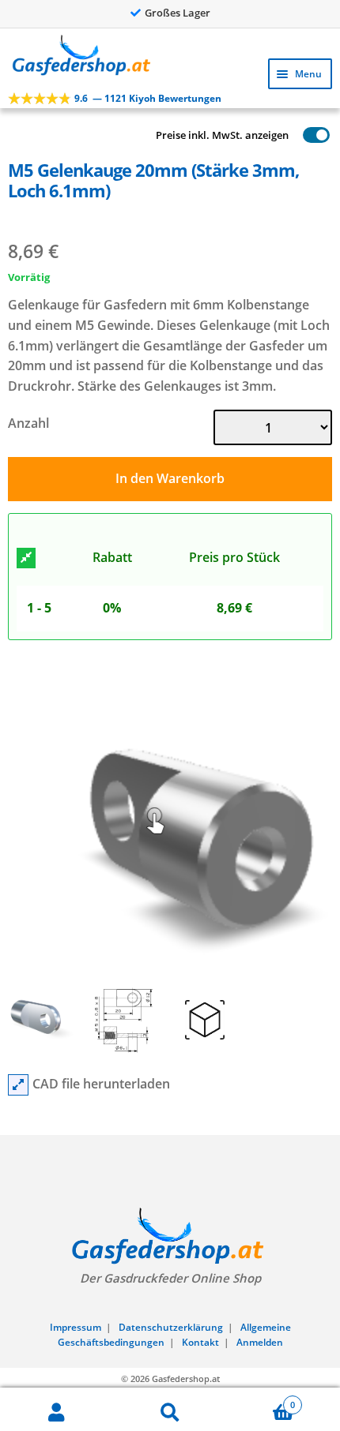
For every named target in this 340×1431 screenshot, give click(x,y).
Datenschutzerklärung (171, 1327)
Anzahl (28, 423)
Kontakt (200, 1342)
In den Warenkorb (170, 478)
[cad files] (18, 1085)
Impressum (75, 1327)
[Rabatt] (26, 558)
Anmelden (259, 1342)
